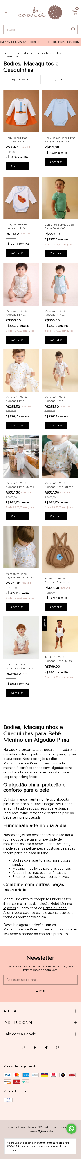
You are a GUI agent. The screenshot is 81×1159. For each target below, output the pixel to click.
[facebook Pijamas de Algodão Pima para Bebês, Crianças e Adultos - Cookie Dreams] (35, 1047)
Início (6, 53)
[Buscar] (72, 29)
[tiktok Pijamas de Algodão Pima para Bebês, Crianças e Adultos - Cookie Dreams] (46, 1047)
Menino (28, 53)
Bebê (17, 53)
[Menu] (6, 13)
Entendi (13, 1150)
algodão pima (62, 768)
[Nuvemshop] (41, 1132)
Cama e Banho (55, 908)
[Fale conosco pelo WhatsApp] (71, 1129)
